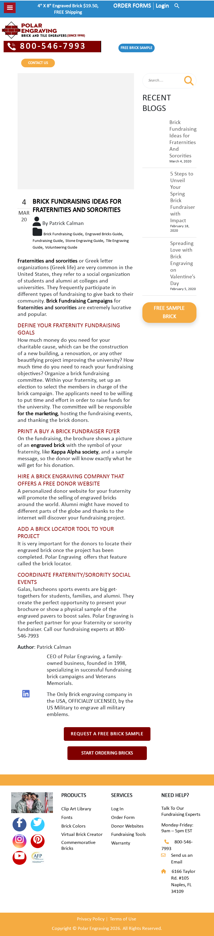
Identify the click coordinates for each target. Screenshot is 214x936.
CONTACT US (38, 63)
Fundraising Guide (48, 241)
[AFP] (38, 858)
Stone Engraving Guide (84, 241)
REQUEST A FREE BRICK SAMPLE (107, 734)
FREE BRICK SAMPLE (136, 48)
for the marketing (38, 414)
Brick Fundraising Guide (62, 234)
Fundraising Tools (128, 834)
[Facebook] (19, 824)
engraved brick (48, 445)
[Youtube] (19, 858)
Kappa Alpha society (74, 452)
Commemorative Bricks (78, 845)
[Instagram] (19, 841)
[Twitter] (38, 824)
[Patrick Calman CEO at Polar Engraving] (26, 694)
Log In (117, 809)
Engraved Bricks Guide (103, 234)
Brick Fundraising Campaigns (79, 301)
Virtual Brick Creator (82, 834)
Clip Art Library (76, 809)
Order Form (123, 817)
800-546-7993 (53, 46)
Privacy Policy (90, 919)
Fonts (66, 817)
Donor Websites (127, 826)
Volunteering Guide (61, 248)
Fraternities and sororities (47, 261)
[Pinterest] (38, 841)
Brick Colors (73, 826)
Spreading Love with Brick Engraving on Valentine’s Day (182, 263)
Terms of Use (123, 919)
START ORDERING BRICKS (107, 753)
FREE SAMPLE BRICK (169, 313)
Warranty (120, 843)
